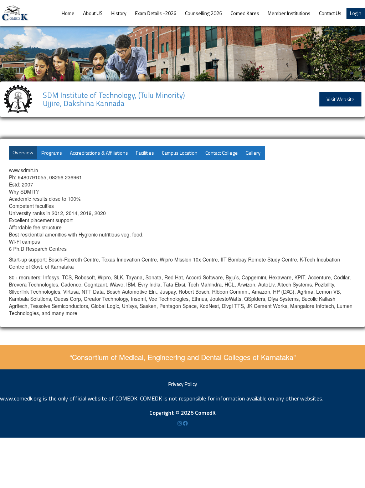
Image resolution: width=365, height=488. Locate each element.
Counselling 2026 (203, 13)
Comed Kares (245, 13)
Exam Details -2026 (155, 13)
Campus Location (179, 152)
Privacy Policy (182, 384)
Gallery (253, 152)
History (119, 13)
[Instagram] (180, 423)
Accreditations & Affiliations (99, 152)
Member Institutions (289, 13)
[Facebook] (185, 423)
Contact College (221, 152)
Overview (23, 152)
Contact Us (330, 13)
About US (93, 13)
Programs (51, 152)
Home (68, 13)
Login (355, 13)
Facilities (145, 152)
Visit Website (340, 99)
